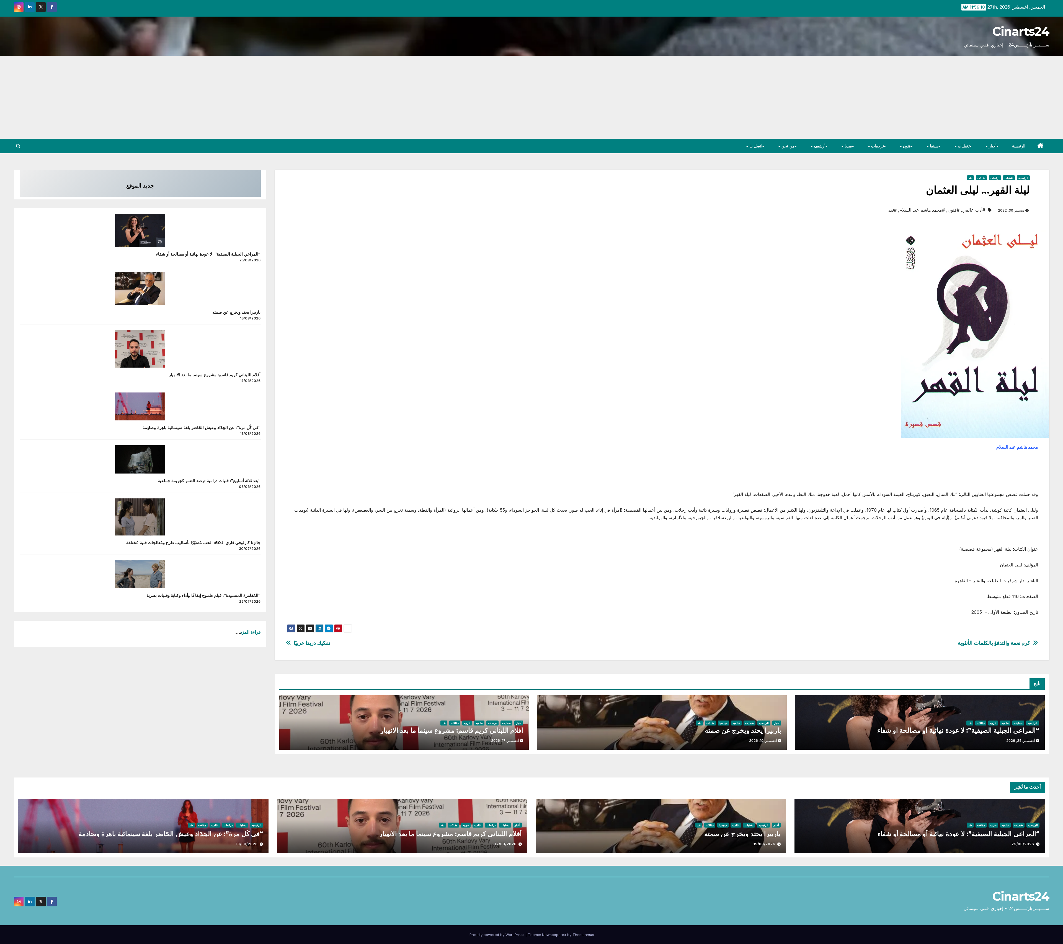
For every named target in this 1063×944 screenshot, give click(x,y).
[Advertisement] (531, 97)
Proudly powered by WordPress (497, 934)
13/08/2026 (247, 844)
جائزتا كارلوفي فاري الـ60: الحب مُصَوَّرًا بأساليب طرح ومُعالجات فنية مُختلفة (193, 542)
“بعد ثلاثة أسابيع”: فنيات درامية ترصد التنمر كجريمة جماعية (209, 480)
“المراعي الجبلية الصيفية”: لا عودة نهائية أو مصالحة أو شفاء (958, 730)
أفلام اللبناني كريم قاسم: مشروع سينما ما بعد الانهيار (451, 730)
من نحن (787, 146)
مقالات (981, 178)
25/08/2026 (1023, 844)
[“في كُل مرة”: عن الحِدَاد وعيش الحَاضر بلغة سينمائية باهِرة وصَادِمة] (140, 406)
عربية (993, 723)
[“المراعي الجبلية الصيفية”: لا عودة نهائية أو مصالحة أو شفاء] (140, 230)
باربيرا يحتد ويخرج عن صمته (743, 730)
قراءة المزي (251, 632)
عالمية (1005, 723)
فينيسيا (723, 723)
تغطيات (963, 146)
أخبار (992, 146)
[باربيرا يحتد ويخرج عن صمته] (140, 288)
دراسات (994, 178)
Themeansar (583, 934)
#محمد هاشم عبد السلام (922, 210)
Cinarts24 (1020, 31)
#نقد (892, 210)
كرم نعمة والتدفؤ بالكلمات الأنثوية (994, 643)
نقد (970, 178)
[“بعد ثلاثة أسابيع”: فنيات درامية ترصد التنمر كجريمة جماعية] (140, 459)
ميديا (847, 146)
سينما (933, 146)
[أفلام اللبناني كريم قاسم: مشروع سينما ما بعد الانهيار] (140, 349)
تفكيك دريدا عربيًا (312, 643)
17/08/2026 (506, 844)
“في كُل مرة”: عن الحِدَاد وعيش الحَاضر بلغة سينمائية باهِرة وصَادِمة (201, 427)
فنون (906, 146)
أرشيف (818, 146)
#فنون (953, 210)
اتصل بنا (755, 146)
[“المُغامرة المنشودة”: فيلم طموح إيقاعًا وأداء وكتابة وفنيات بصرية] (140, 574)
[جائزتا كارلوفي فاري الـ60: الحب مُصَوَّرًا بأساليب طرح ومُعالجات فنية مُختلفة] (140, 516)
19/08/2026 (764, 844)
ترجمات (877, 146)
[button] (18, 146)
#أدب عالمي (973, 210)
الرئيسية (1018, 146)
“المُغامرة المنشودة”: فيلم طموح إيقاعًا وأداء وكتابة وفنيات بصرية (203, 595)
